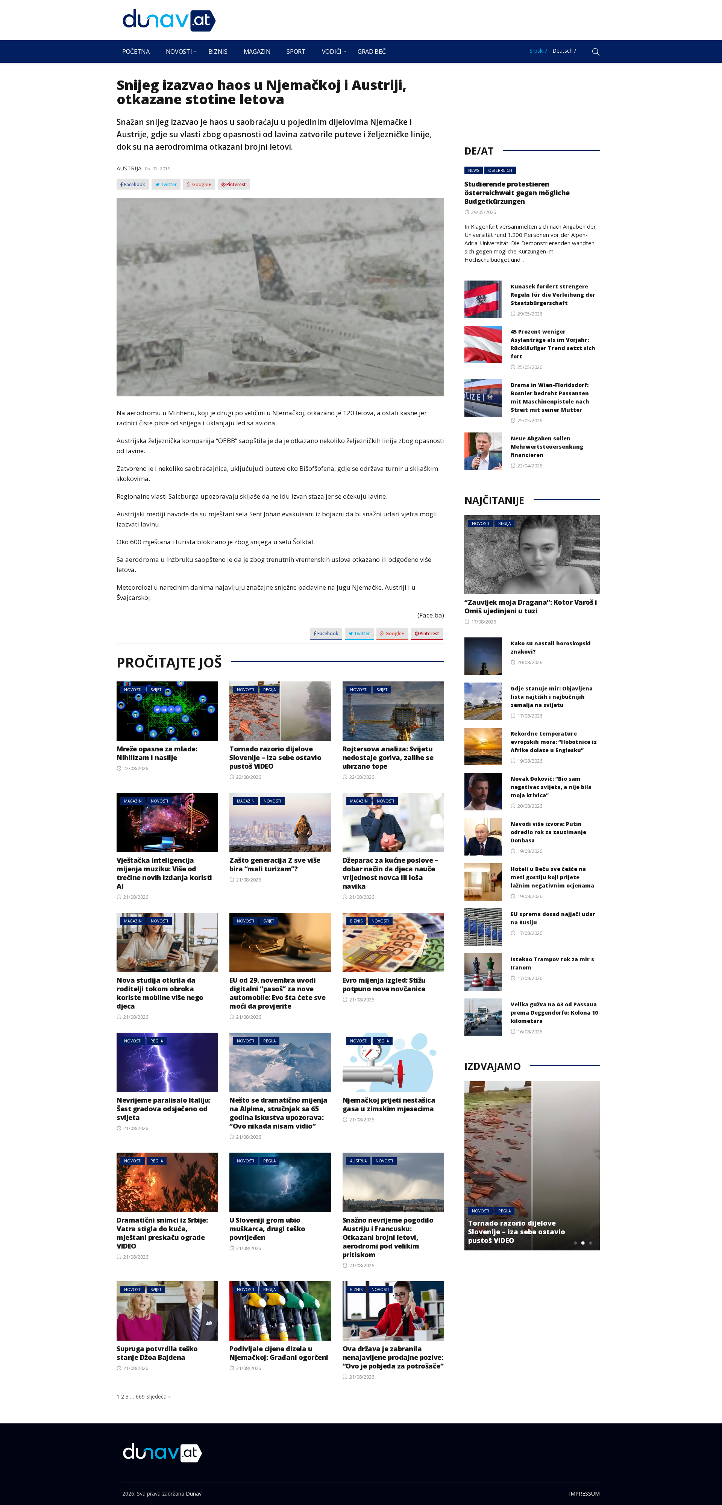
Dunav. (194, 1493)
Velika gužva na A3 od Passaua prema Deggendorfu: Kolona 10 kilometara (554, 1012)
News (473, 170)
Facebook (134, 184)
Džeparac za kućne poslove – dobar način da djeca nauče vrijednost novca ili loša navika (390, 873)
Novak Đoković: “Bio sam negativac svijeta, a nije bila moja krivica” (551, 787)
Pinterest (235, 184)
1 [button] (575, 1243)
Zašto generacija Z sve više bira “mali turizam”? (274, 864)
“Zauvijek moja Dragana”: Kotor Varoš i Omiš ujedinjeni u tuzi (530, 606)
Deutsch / (564, 50)
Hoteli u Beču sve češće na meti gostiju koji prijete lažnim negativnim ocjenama (552, 877)
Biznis (218, 51)
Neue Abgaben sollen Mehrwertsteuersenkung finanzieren (547, 446)
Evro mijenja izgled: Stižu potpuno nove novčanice (384, 984)
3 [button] (590, 1243)
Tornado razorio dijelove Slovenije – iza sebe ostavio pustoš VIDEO (275, 757)
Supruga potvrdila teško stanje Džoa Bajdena (157, 1353)
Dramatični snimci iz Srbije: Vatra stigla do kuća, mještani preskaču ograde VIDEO (162, 1232)
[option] (532, 1165)
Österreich (500, 170)
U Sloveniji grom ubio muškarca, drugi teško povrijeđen (267, 1228)
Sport (296, 51)
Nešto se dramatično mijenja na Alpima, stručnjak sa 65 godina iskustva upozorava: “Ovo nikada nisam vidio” (278, 1112)
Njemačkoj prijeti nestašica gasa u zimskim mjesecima (389, 1104)
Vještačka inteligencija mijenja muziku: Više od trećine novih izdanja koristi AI (164, 873)
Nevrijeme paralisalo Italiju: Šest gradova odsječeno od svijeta (164, 1108)
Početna (136, 51)
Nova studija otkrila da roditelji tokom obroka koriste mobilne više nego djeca (160, 993)
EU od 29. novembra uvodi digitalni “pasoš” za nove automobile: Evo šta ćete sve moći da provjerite (277, 993)
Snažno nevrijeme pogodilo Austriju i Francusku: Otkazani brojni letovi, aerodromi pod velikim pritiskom (388, 1237)
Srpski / (538, 50)
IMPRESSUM (584, 1493)
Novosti (179, 51)
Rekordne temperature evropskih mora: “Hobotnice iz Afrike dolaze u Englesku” (554, 742)
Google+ (201, 184)
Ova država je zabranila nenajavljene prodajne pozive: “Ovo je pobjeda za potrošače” (393, 1357)
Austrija (129, 168)
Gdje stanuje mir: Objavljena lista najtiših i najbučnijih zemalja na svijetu (552, 697)
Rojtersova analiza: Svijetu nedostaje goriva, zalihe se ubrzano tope (388, 757)
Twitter (168, 184)
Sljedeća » (158, 1396)
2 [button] (583, 1243)
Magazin (257, 51)
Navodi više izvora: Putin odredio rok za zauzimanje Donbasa (548, 832)
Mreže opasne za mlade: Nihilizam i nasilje (157, 753)
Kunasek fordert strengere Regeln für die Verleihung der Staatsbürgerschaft (553, 294)
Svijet (155, 689)
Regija (269, 689)
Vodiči (331, 51)
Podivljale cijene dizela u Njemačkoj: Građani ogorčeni (278, 1353)
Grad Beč (371, 51)
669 (140, 1396)
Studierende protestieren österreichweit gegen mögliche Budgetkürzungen (517, 192)
